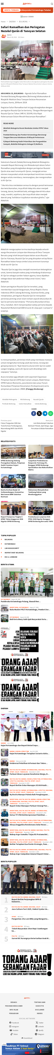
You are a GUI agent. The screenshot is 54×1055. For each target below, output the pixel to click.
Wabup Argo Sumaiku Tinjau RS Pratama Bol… (29, 834)
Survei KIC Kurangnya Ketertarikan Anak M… (31, 938)
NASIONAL (41, 770)
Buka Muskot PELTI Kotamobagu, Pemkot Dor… (30, 609)
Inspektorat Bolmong (14, 553)
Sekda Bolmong (41, 404)
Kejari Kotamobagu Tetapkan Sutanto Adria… (29, 753)
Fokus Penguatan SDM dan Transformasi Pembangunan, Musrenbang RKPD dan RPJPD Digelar (12, 425)
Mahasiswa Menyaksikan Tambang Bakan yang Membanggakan (38, 492)
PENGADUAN (13, 1013)
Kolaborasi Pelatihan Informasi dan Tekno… (29, 763)
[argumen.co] (27, 3)
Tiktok (15, 1034)
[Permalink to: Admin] (3, 36)
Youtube (15, 1030)
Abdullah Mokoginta (9, 399)
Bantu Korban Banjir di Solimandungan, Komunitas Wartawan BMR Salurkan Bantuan (12, 493)
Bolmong (9, 539)
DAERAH (3, 743)
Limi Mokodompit (12, 548)
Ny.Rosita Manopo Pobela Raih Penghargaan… (29, 794)
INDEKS (40, 1013)
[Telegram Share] (44, 413)
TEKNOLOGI (24, 772)
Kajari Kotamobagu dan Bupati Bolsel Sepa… (20, 745)
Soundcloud (28, 1038)
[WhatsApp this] (50, 413)
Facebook (15, 1023)
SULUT (17, 772)
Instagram (15, 1027)
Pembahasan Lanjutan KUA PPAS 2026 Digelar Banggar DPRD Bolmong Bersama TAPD (40, 519)
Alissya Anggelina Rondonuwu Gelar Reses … (29, 825)
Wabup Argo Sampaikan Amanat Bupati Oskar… (30, 854)
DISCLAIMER (39, 1010)
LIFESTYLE (13, 781)
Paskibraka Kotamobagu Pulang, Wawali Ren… (21, 601)
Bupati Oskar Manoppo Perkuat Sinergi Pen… (29, 806)
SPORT (12, 772)
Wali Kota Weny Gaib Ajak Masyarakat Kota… (29, 619)
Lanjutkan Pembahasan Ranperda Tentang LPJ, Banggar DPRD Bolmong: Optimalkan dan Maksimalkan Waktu (40, 465)
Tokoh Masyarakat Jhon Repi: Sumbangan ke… (30, 930)
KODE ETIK (40, 1006)
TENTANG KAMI (39, 1002)
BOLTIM (12, 770)
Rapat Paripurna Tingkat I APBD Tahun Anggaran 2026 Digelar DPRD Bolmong (12, 519)
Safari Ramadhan (25, 404)
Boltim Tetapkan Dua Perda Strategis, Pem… (29, 844)
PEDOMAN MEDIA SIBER (13, 1006)
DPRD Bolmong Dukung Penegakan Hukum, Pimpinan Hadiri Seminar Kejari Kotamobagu (13, 464)
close (4, 1044)
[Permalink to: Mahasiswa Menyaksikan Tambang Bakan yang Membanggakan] (40, 481)
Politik (48, 770)
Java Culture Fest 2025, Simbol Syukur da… (30, 909)
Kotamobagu (10, 544)
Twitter (41, 1023)
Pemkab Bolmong (8, 404)
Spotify (41, 1030)
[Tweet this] (39, 413)
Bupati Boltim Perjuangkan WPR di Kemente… (26, 900)
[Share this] (33, 413)
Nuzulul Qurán (38, 399)
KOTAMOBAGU (5, 599)
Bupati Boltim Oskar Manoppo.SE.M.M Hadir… (29, 785)
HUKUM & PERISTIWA (22, 751)
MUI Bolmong (25, 399)
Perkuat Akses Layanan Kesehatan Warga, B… (29, 774)
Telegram (41, 1034)
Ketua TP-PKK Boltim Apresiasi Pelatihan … (28, 815)
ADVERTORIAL (14, 607)
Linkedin (41, 1027)
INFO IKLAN (14, 1010)
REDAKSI (14, 1002)
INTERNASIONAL (32, 770)
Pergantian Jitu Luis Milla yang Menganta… (30, 919)
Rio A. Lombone (11, 557)
